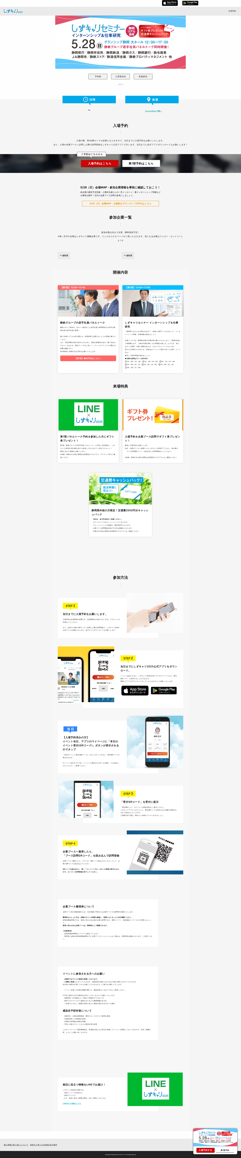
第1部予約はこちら (141, 163)
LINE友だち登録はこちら (72, 1103)
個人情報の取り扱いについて (16, 1145)
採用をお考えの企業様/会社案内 (43, 1145)
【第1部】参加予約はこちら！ (88, 358)
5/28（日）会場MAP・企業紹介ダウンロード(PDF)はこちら (120, 203)
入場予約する (205, 1150)
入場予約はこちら (100, 163)
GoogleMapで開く (153, 111)
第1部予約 (225, 1150)
